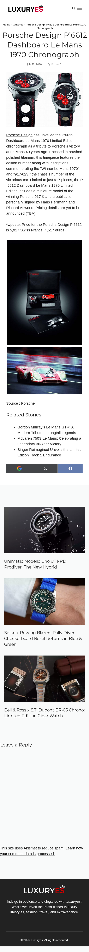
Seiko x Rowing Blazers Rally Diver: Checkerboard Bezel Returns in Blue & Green (43, 638)
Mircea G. (56, 64)
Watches (18, 24)
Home (6, 24)
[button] (73, 8)
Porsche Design (19, 135)
